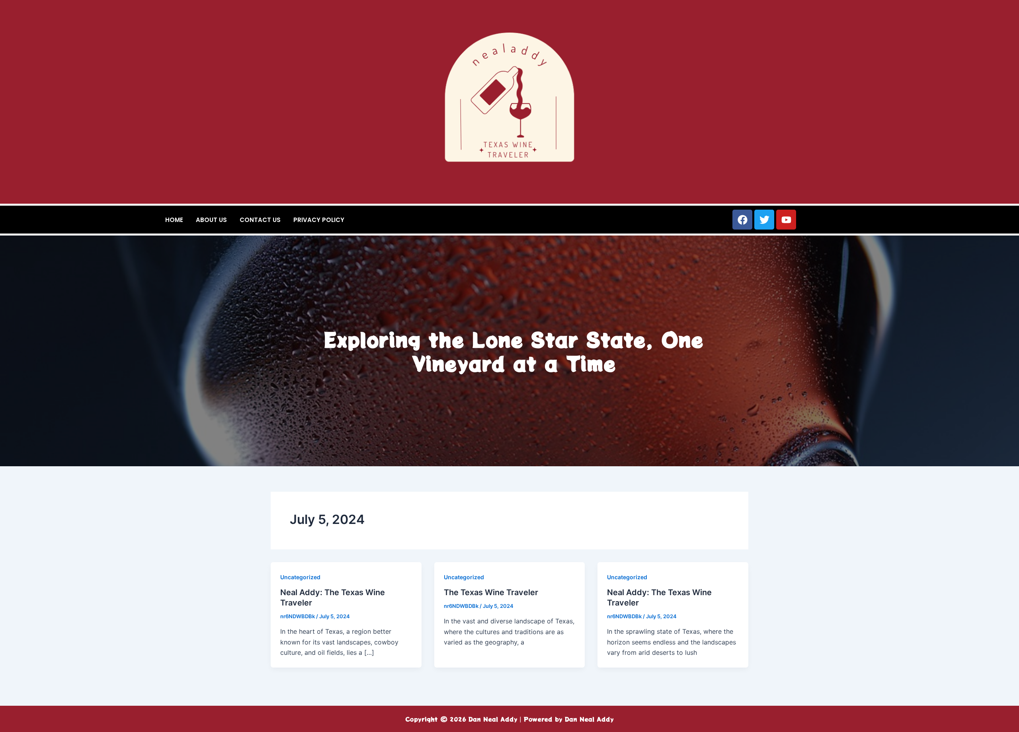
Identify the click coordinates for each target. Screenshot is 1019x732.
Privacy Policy (318, 220)
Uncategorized (300, 577)
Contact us (260, 220)
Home (174, 220)
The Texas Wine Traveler (491, 592)
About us (211, 220)
